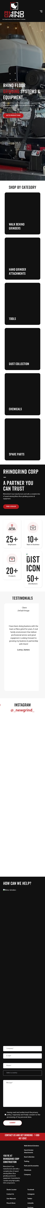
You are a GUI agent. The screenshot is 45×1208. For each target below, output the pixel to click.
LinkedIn (30, 1203)
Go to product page (13, 115)
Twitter (29, 1198)
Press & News (11, 1203)
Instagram (31, 1194)
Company (27, 1174)
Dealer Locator (11, 1189)
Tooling (26, 1161)
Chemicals (27, 1170)
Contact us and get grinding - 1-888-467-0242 (22, 1137)
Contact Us (10, 1194)
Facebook (30, 1189)
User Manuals (11, 1198)
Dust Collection (29, 1157)
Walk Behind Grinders (31, 1146)
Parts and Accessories (31, 1166)
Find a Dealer (11, 506)
